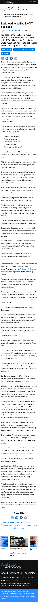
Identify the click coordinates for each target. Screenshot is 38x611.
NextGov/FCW (23, 592)
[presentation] (2, 546)
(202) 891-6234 (20, 583)
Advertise (29, 573)
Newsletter (6, 578)
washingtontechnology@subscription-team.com (15, 585)
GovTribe (26, 594)
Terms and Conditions (10, 580)
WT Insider (16, 578)
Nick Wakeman (9, 31)
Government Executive (9, 592)
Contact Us (16, 573)
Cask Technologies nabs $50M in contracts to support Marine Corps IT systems (19, 525)
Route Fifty (17, 594)
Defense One (7, 594)
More (32, 594)
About (4, 573)
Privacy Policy (27, 578)
